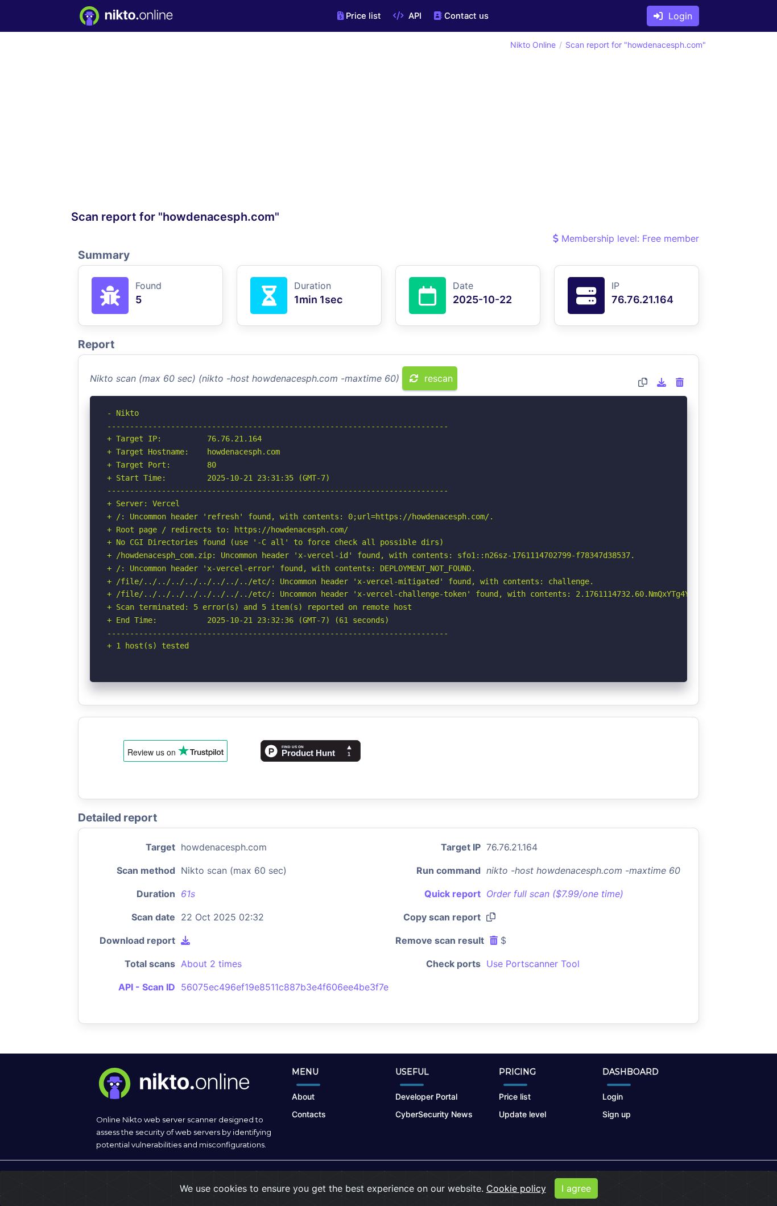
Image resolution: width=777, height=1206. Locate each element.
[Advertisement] (229, 124)
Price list (363, 16)
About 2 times (211, 963)
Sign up (616, 1114)
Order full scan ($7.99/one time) (554, 893)
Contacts (309, 1114)
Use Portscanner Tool (533, 963)
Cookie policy (516, 1188)
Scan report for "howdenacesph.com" (635, 44)
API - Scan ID (146, 987)
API (413, 16)
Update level (522, 1114)
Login (677, 16)
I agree (576, 1188)
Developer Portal (426, 1096)
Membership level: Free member (629, 238)
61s (188, 893)
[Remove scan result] (679, 382)
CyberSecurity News (434, 1114)
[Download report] (661, 382)
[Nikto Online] (125, 16)
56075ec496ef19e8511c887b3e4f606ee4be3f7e (284, 987)
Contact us (466, 16)
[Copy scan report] (642, 382)
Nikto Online (533, 44)
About (303, 1096)
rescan (437, 378)
